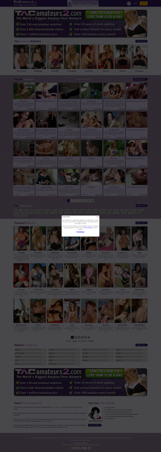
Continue (80, 232)
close (98, 216)
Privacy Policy (88, 227)
